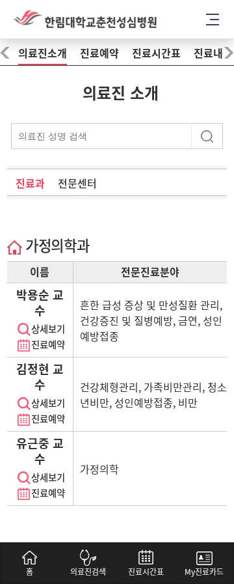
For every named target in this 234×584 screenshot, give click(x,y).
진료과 (30, 183)
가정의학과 (56, 245)
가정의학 (99, 469)
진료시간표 (156, 53)
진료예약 (99, 53)
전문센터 (77, 183)
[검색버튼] (208, 135)
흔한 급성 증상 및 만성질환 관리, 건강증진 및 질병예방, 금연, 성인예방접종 (151, 321)
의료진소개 (42, 53)
